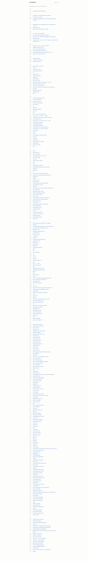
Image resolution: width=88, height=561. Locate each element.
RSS (57, 2)
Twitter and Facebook (37, 75)
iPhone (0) (35, 110)
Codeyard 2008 (35, 139)
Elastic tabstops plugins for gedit (39, 192)
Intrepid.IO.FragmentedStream (38, 541)
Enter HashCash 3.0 (36, 345)
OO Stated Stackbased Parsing (38, 544)
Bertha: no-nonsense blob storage (39, 49)
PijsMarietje (35, 77)
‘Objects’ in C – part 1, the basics (38, 539)
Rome (34, 163)
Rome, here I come (36, 350)
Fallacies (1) (35, 245)
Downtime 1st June (36, 281)
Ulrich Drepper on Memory (38, 165)
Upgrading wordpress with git (38, 191)
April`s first (35, 438)
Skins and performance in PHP (38, 484)
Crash (34, 316)
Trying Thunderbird (36, 455)
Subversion (35, 408)
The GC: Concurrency (37, 358)
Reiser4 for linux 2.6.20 (37, 207)
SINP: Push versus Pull (37, 265)
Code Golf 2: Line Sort (37, 338)
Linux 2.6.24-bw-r (36, 144)
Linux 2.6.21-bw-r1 (36, 189)
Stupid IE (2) (35, 168)
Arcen (34, 255)
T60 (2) (34, 248)
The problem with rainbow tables (39, 330)
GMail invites (35, 384)
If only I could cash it (36, 342)
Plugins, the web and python (38, 456)
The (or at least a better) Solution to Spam (40, 173)
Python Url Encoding (36, 400)
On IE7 (34, 276)
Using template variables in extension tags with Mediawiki (43, 374)
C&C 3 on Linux (35, 202)
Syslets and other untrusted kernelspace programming (43, 188)
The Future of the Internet (37, 194)
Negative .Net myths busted (38, 500)
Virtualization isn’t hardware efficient (40, 305)
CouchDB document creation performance (40, 127)
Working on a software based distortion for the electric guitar (44, 492)
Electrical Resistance (36, 505)
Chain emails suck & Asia (37, 511)
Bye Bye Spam (35, 397)
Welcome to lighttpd (36, 318)
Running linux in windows (38, 472)
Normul (34, 67)
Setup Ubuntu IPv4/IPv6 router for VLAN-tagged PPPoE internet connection (44, 19)
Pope (34, 427)
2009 (34, 93)
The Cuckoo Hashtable (37, 99)
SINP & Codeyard (36, 274)
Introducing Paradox (36, 451)
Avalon (34, 501)
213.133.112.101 (36, 390)
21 (33, 72)
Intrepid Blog (33, 2)
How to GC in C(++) (36, 435)
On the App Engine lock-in (37, 123)
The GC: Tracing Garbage (37, 359)
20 (33, 106)
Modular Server (36, 548)
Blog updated (35, 482)
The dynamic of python (37, 520)
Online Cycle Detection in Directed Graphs (40, 183)
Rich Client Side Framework (38, 543)
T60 (33, 250)
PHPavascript (35, 442)
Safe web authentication (37, 414)
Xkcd (34, 162)
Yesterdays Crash (36, 367)
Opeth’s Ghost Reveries (37, 380)
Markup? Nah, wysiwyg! (37, 533)
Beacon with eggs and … (37, 311)
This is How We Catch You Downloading (40, 199)
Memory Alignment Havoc (38, 343)
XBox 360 (34, 411)
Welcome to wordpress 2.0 (38, 319)
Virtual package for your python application (41, 197)
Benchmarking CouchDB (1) (38, 125)
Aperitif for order (36, 91)
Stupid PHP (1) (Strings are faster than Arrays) (41, 167)
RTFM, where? (35, 242)
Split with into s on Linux (41, 45)
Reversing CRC (35, 382)
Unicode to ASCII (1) (36, 80)
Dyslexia (34, 458)
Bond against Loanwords (37, 70)
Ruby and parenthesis (37, 200)
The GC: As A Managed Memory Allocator (40, 361)
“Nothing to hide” (36, 181)
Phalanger (35, 445)
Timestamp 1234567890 (37, 90)
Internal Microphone (37, 208)
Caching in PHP (35, 485)
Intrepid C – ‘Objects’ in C (37, 535)
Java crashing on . (39, 155)
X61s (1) (34, 133)
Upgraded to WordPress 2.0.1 (38, 300)
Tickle (34, 150)
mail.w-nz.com (35, 315)
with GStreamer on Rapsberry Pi (45, 40)
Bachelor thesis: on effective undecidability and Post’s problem (44, 36)
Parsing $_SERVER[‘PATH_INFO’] (39, 546)
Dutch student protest (37, 61)
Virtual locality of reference (38, 307)
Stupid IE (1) (35, 170)
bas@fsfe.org (35, 176)
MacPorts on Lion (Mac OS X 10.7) (39, 53)
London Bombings (36, 387)
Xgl (33, 303)
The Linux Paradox (36, 430)
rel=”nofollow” (35, 392)
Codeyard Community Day (38, 212)
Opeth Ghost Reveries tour (38, 409)
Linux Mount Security (37, 385)
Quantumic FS (35, 371)
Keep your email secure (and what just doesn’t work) (42, 287)
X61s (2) (34, 131)
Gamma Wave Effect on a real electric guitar (41, 487)
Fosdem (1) (35, 138)
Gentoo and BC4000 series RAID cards (40, 279)
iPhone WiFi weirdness (37, 109)
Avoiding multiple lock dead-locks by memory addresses (43, 226)
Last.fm (34, 294)
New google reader (36, 252)
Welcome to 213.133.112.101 (38, 388)
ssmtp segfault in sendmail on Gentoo (40, 135)
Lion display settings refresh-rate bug (40, 50)
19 (33, 171)
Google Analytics (36, 335)
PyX (33, 112)
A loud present (35, 236)
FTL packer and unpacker (38, 33)
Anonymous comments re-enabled (41, 289)
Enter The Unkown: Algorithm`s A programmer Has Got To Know (45, 448)
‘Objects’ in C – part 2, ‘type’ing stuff (39, 538)
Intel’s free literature (36, 215)
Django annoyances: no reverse (42, 82)
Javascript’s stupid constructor (39, 83)
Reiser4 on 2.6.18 (36, 244)
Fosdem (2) (35, 136)
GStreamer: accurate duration (38, 85)
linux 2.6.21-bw (35, 196)
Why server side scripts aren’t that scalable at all (42, 549)
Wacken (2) (35, 107)
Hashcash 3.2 (35, 218)
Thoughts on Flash (36, 58)
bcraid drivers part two (37, 260)
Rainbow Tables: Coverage (37, 324)
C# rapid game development (38, 497)
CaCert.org (35, 158)
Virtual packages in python (38, 160)
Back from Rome (36, 348)
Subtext (34, 508)
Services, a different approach (38, 405)
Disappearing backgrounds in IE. (39, 231)
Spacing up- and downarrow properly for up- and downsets (44, 87)
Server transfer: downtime (38, 498)
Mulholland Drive (36, 308)
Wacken (34, 178)
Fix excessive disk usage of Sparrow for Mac (41, 35)
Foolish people (35, 426)
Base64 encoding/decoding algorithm (39, 522)
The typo (36, 263)
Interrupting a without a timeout (40, 128)
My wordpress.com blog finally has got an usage (42, 351)
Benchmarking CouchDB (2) (38, 122)
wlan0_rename (35, 130)
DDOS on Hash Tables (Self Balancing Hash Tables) (42, 278)
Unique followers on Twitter (38, 66)
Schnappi (34, 468)
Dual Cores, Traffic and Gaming (38, 377)
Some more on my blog (37, 536)
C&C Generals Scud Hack (37, 509)
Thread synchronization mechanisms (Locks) (41, 298)
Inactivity (34, 524)
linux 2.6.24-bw (36, 154)
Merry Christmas (36, 152)
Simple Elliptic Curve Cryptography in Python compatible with (44, 25)
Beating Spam (35, 453)
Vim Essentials (35, 104)
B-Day (34, 369)
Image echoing (35, 495)
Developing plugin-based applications (40, 528)
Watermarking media (37, 205)
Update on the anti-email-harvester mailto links (41, 525)
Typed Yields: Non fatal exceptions (39, 269)
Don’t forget (42, 120)
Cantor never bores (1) (37, 69)
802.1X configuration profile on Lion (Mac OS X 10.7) (42, 52)
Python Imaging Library (37, 217)
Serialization (35, 474)
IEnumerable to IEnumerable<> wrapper (40, 395)
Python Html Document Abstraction (39, 463)
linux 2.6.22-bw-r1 (36, 179)
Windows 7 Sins (36, 74)
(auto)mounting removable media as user (40, 227)
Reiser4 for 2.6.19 (36, 229)
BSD (33, 403)
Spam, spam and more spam (38, 366)
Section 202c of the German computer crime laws (42, 175)
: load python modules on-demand (42, 15)
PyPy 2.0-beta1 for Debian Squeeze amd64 (40, 29)
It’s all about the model (37, 421)
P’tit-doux (34, 237)
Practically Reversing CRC (37, 379)
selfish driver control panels (38, 459)
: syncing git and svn (37, 118)
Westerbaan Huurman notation (39, 334)
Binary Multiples (36, 353)
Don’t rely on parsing (37, 432)
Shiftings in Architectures (37, 398)
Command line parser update (38, 469)
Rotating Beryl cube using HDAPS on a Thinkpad (41, 223)
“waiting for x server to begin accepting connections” (42, 117)
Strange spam (35, 464)
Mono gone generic (36, 401)
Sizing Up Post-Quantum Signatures (39, 11)
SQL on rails (35, 295)
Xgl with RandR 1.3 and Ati (38, 184)
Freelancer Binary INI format (38, 519)
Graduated (35, 186)
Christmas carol (36, 329)
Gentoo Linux (35, 418)
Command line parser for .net (38, 471)
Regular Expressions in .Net (38, 476)
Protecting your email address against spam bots (42, 527)
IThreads (34, 297)
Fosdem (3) (35, 88)
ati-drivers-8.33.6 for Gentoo (38, 213)
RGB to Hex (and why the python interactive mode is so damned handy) (44, 531)
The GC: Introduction (36, 364)
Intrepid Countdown (36, 503)
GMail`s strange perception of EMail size (40, 292)
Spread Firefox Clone (36, 376)
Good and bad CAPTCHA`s (37, 247)
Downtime (35, 355)
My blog (34, 551)
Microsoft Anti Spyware (37, 480)
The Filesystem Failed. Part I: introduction (40, 204)
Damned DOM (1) (36, 78)
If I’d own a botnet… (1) (37, 101)
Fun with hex (35, 422)
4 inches (34, 210)
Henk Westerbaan (36, 38)
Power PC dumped (36, 406)
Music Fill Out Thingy (37, 413)
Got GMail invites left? (37, 479)
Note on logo (35, 429)
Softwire (34, 437)
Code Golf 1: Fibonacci (37, 340)
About (56, 2)
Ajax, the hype (35, 443)
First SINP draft (35, 290)
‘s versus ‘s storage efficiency (39, 114)
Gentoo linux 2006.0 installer (38, 302)
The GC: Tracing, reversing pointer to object (41, 356)
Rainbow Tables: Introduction (38, 326)
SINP (34, 273)
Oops (34, 261)
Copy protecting (36, 447)
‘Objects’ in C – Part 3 (36, 434)
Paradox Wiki (35, 347)
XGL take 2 (35, 224)
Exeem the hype (36, 514)
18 (33, 253)
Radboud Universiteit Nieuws (38, 47)
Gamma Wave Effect (36, 488)
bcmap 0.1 (35, 258)
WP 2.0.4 (34, 257)
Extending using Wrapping (38, 419)
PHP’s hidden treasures (37, 310)
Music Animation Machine (38, 102)
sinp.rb (34, 271)
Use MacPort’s (37, 17)
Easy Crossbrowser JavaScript (38, 450)
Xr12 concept (35, 461)
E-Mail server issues (36, 240)
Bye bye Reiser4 (36, 143)
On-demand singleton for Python (39, 98)
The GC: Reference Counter (38, 363)
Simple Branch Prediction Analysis (39, 239)
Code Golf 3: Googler (36, 337)
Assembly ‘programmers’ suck (38, 416)
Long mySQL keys (36, 232)
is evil (35, 286)
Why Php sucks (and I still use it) (39, 477)
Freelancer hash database (37, 313)
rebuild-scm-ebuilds (36, 157)
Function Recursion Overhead (38, 393)
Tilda (34, 266)
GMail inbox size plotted (37, 282)
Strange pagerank (36, 372)
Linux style (35, 424)
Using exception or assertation (38, 466)
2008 (34, 146)
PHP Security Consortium (37, 493)
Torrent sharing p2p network (38, 513)
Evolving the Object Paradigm (38, 141)
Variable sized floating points (38, 506)
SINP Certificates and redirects (38, 268)
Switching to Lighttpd (37, 332)
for (36, 27)
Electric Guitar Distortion (37, 490)
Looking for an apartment (37, 59)
